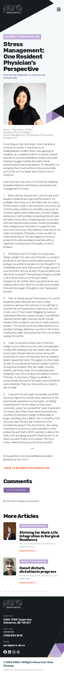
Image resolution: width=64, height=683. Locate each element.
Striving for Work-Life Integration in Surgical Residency (39, 536)
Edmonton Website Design (16, 670)
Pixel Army (38, 670)
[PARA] (16, 11)
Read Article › (27, 551)
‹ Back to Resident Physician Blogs (26, 468)
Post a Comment (16, 490)
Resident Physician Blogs (22, 36)
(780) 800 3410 (13, 635)
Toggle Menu (59, 9)
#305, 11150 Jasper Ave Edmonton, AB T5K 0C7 (17, 621)
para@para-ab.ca (14, 645)
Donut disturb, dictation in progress (38, 570)
